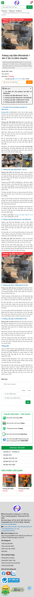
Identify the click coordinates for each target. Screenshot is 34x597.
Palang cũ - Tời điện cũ (15, 11)
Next (31, 484)
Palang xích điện (9, 465)
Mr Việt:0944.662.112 (9, 529)
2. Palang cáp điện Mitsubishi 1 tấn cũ (15, 95)
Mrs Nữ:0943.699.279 (25, 527)
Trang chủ (4, 11)
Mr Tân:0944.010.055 (10, 527)
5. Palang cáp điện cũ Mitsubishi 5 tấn (15, 102)
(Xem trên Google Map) (8, 524)
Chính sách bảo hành (7, 546)
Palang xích (7, 455)
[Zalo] (13, 573)
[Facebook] (3, 573)
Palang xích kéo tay (10, 458)
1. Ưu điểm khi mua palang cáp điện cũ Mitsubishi (17, 92)
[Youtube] (8, 573)
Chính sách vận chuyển (8, 548)
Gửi (28, 402)
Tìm (30, 7)
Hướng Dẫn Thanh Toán (8, 560)
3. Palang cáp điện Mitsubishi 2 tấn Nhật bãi (17, 97)
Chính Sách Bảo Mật (7, 565)
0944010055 (17, 79)
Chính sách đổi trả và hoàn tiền (10, 563)
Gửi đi (29, 82)
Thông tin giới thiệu (7, 543)
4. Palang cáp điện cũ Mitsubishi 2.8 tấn (16, 100)
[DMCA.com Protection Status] (17, 589)
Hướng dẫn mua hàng (7, 558)
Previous (3, 484)
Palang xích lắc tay (10, 461)
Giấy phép (4, 551)
